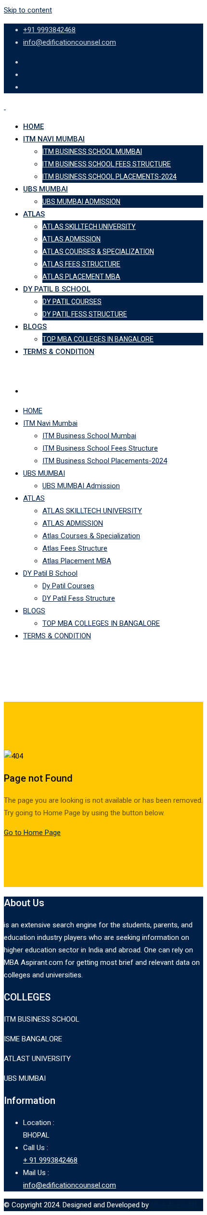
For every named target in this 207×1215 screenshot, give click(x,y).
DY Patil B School (57, 289)
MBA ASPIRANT (176, 1205)
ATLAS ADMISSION (71, 239)
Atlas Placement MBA (81, 276)
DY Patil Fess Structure (84, 314)
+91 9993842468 (49, 29)
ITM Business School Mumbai (92, 151)
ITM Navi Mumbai (54, 139)
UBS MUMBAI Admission (81, 201)
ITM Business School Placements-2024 (109, 176)
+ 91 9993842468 (50, 1160)
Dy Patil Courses (72, 301)
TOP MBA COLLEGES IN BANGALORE (98, 339)
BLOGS (35, 326)
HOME (33, 126)
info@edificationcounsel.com (69, 42)
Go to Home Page (32, 832)
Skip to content (28, 10)
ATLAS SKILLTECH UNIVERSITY (89, 226)
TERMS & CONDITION (58, 351)
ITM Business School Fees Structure (106, 164)
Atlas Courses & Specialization (98, 251)
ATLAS (34, 214)
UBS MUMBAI (45, 189)
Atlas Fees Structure (81, 264)
